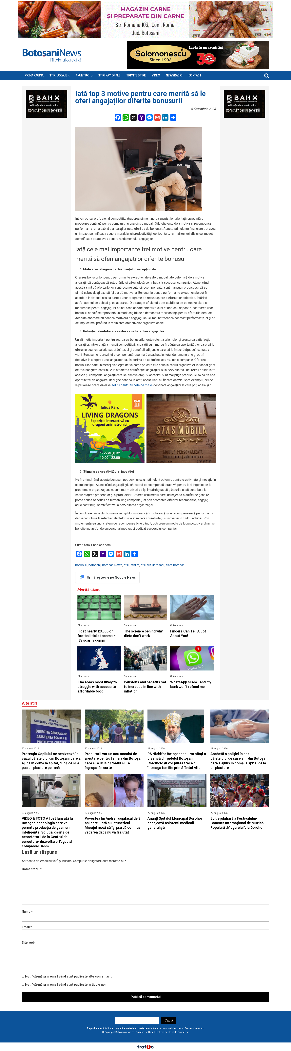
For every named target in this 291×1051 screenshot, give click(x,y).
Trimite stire (136, 75)
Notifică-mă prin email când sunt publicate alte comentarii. (68, 976)
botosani (94, 565)
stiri (126, 565)
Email (27, 927)
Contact (195, 75)
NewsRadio (174, 75)
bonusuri (81, 565)
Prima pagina (34, 75)
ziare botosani (175, 565)
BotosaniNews (112, 565)
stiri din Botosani (152, 565)
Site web (28, 942)
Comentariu (32, 869)
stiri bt (134, 565)
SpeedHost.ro (155, 1032)
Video (156, 75)
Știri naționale (109, 75)
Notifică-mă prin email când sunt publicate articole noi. (65, 984)
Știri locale (58, 75)
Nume (27, 912)
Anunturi (82, 75)
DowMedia (183, 1032)
